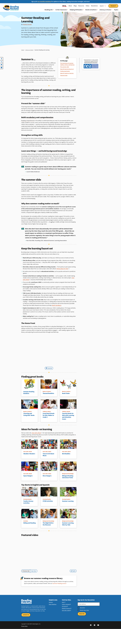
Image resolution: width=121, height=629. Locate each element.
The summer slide (64, 67)
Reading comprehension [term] (28, 120)
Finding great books (65, 71)
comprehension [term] (46, 117)
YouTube (98, 625)
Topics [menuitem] (116, 10)
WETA (64, 5)
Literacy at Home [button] (105, 10)
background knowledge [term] (57, 151)
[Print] (1, 67)
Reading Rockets (27, 24)
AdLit (63, 602)
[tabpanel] (49, 553)
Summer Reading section (59, 583)
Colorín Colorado (66, 604)
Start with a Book (37, 433)
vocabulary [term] (31, 117)
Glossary (51, 602)
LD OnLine (65, 606)
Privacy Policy (24, 626)
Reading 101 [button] (49, 10)
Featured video (63, 75)
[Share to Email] (1, 64)
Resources (81, 6)
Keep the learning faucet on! (67, 69)
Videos (87, 6)
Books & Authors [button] (91, 10)
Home (22, 50)
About (70, 6)
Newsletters (94, 6)
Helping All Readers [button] (76, 10)
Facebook (90, 625)
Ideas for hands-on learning (66, 73)
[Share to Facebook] (1, 58)
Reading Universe (66, 608)
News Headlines (52, 604)
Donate (114, 6)
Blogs (75, 6)
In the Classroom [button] (61, 10)
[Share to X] (1, 61)
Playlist (73, 571)
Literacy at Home (29, 50)
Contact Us (26, 615)
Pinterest (94, 625)
